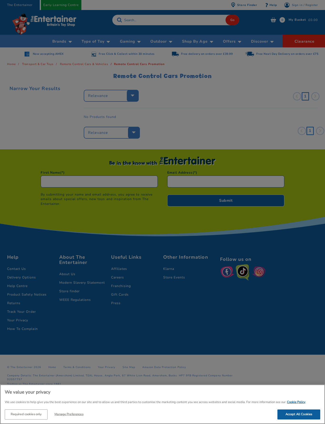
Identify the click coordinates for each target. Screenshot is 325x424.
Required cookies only (26, 414)
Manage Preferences (68, 414)
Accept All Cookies (299, 414)
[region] (162, 404)
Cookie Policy (296, 402)
